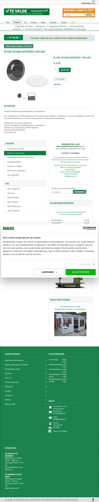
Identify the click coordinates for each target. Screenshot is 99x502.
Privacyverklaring (12, 382)
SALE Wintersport (14, 206)
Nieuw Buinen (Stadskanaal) (70, 172)
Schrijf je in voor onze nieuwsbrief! (63, 188)
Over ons (8, 378)
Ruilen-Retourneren (12, 369)
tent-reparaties (13, 175)
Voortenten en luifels (15, 149)
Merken (8, 400)
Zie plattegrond (59, 413)
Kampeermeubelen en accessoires (20, 157)
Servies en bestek (33, 29)
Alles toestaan (80, 272)
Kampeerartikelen (57, 26)
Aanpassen (48, 272)
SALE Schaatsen (13, 211)
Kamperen (40, 26)
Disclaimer (9, 386)
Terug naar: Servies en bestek (19, 46)
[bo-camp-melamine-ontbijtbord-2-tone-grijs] (22, 100)
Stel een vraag (59, 79)
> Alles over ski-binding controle (70, 214)
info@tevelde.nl (70, 176)
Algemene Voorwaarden (14, 360)
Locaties (8, 391)
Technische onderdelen (16, 170)
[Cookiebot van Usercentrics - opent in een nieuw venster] (84, 228)
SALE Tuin (11, 193)
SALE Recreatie (13, 197)
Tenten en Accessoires (15, 153)
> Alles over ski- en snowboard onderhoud (70, 212)
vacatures (8, 395)
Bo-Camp (57, 84)
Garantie (8, 373)
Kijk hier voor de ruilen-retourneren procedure (70, 165)
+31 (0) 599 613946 (57, 426)
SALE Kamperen (13, 189)
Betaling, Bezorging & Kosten (16, 364)
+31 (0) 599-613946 (70, 174)
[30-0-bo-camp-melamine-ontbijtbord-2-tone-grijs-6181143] (31, 100)
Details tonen (85, 264)
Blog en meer (10, 404)
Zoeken (89, 14)
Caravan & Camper (14, 166)
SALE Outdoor (12, 202)
